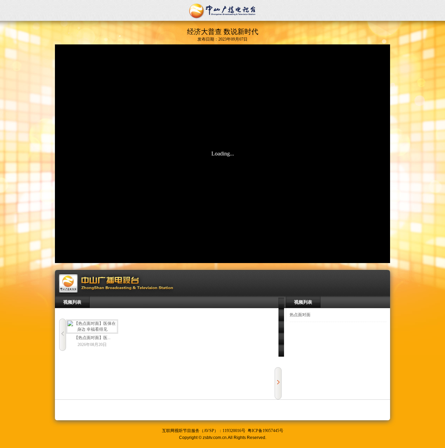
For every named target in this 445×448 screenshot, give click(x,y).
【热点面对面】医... (92, 337)
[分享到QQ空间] (281, 315)
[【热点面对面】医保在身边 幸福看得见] (92, 326)
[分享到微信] (281, 351)
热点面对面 (300, 314)
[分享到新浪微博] (281, 327)
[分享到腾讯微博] (281, 339)
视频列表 (72, 302)
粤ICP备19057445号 (265, 430)
